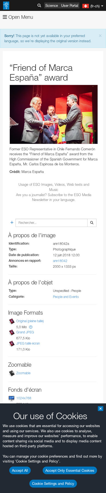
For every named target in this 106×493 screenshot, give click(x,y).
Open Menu (20, 17)
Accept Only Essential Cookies (69, 470)
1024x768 (23, 398)
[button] (30, 327)
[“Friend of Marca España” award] (54, 114)
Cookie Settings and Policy (53, 483)
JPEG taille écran (28, 343)
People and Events (66, 297)
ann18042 (60, 261)
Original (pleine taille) (30, 321)
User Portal (69, 5)
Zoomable (23, 373)
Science (51, 5)
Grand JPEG (25, 332)
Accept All (20, 470)
